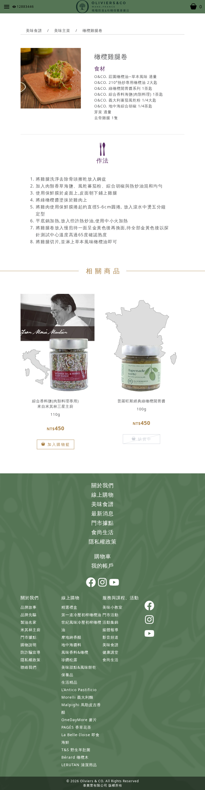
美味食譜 (34, 30)
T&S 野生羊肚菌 (75, 749)
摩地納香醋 (71, 637)
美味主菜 (62, 30)
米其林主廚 (31, 629)
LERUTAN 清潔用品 (79, 764)
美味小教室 (112, 607)
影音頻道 (110, 637)
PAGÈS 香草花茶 (76, 727)
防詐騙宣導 (31, 652)
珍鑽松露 (69, 659)
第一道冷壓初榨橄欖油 (81, 614)
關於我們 (102, 485)
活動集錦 (110, 622)
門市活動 (110, 614)
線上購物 (102, 494)
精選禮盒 (69, 607)
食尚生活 (102, 532)
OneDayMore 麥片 (79, 719)
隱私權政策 (103, 541)
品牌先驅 (29, 614)
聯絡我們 (29, 667)
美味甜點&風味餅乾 (78, 667)
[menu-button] (6, 6)
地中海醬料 (71, 644)
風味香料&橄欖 (74, 652)
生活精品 (69, 682)
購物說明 (29, 644)
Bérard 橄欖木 (75, 757)
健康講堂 (110, 652)
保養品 (67, 674)
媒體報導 (110, 629)
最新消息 (102, 513)
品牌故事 (29, 607)
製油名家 (29, 622)
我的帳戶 (102, 565)
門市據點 (102, 522)
